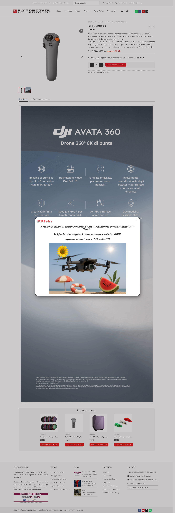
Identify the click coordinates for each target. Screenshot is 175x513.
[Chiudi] (135, 219)
